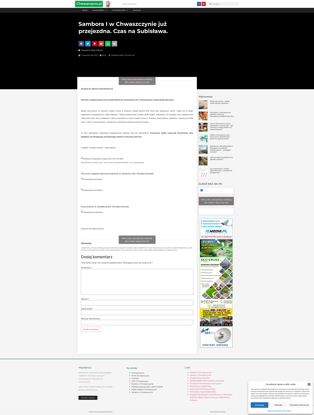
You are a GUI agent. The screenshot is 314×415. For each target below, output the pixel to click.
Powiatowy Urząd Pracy (200, 386)
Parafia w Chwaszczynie (142, 384)
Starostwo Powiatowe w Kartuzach (206, 383)
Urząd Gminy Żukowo (200, 378)
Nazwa (85, 299)
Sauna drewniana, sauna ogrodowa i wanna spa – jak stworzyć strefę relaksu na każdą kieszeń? (221, 126)
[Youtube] (204, 4)
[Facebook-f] (199, 4)
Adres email (87, 309)
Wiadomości (98, 10)
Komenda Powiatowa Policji (202, 389)
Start (85, 10)
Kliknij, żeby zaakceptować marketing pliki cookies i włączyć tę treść (137, 80)
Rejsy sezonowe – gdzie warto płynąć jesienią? (220, 102)
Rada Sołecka (97, 50)
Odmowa (278, 405)
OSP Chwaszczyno (139, 381)
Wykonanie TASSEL (218, 412)
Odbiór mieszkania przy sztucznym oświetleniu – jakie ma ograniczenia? (220, 137)
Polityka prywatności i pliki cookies (279, 411)
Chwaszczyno (119, 10)
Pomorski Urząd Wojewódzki (203, 392)
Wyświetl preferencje (299, 405)
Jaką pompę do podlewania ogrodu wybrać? (221, 158)
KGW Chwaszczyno (140, 375)
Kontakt (137, 10)
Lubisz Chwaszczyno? (129, 4)
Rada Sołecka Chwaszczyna (144, 389)
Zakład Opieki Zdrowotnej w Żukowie (207, 381)
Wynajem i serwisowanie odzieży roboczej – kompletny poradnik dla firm (222, 114)
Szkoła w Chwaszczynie (142, 392)
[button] (309, 384)
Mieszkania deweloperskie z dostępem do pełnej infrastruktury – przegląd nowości (221, 149)
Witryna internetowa (90, 319)
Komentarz (86, 268)
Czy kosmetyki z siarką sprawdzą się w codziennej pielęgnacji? (221, 170)
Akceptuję (259, 405)
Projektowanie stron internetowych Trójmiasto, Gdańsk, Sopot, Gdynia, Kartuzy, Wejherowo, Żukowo (211, 397)
